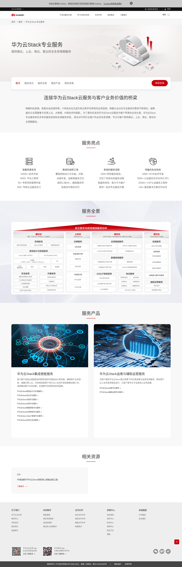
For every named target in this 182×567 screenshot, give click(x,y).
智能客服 (46, 515)
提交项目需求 (48, 519)
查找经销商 (47, 523)
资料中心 (110, 519)
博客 (108, 534)
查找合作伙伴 (80, 519)
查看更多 (14, 531)
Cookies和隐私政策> (113, 4)
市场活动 (14, 523)
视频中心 (110, 527)
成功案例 (110, 515)
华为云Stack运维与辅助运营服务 (122, 374)
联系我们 (14, 527)
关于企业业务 (16, 515)
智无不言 (110, 531)
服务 (20, 22)
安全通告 (142, 519)
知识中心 (110, 523)
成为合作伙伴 (80, 515)
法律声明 (128, 564)
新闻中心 (14, 519)
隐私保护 (117, 564)
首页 (13, 22)
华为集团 (142, 515)
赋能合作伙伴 (80, 523)
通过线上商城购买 (50, 527)
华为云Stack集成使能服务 (35, 374)
